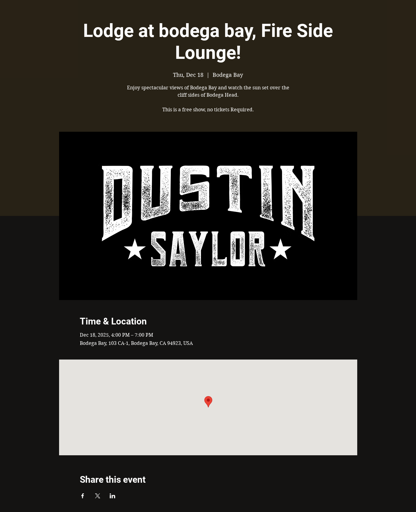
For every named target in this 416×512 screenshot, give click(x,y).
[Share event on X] (97, 495)
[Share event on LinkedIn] (112, 495)
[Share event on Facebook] (83, 495)
